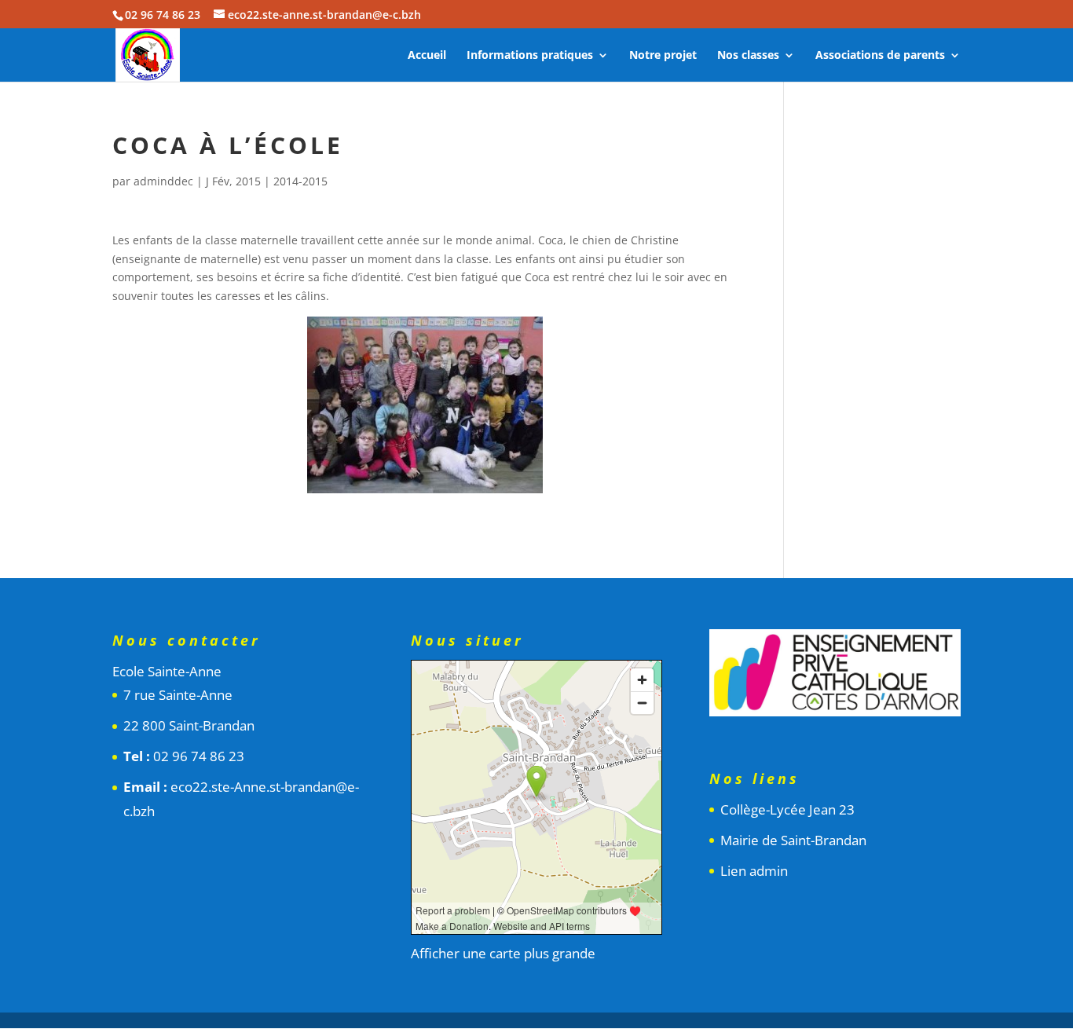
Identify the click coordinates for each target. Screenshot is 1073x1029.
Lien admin (754, 871)
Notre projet (663, 55)
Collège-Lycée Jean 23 (787, 809)
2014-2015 (300, 181)
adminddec (163, 181)
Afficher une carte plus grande (503, 953)
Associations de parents (880, 55)
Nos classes (748, 55)
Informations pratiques (530, 55)
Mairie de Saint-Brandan (793, 840)
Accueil (427, 55)
